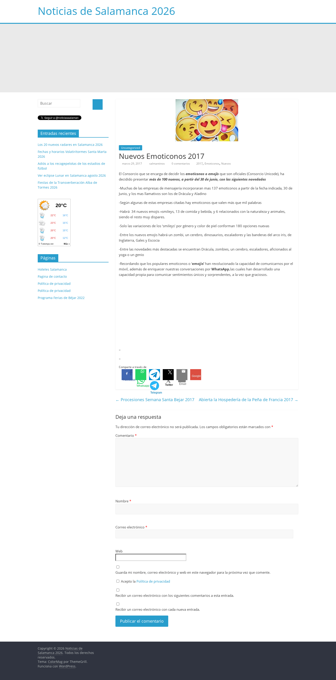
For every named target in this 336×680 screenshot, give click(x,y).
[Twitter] (168, 374)
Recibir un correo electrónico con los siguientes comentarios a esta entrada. (174, 595)
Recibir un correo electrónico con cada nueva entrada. (157, 609)
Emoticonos (212, 163)
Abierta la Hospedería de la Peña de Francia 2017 (248, 399)
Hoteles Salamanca (52, 269)
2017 (199, 163)
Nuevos (226, 163)
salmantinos (157, 163)
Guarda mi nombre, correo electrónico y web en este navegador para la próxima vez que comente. (192, 572)
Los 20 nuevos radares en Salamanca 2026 (70, 144)
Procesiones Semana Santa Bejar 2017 (154, 399)
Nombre (123, 501)
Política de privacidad (153, 581)
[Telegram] (154, 374)
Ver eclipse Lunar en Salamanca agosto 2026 (72, 175)
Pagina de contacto (52, 276)
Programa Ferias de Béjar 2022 (61, 298)
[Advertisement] (168, 58)
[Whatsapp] (140, 374)
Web (119, 551)
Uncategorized (130, 148)
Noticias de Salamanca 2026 (106, 11)
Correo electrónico (131, 527)
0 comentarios (180, 163)
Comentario (126, 435)
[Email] (181, 374)
